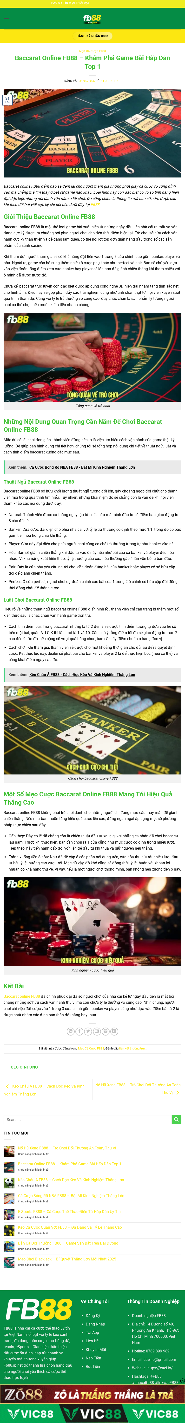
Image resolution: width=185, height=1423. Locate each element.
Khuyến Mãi (96, 1349)
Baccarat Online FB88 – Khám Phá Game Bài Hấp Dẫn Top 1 (69, 1164)
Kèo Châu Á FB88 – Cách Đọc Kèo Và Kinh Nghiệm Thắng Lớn (71, 1180)
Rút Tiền (93, 1366)
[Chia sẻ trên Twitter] (88, 1032)
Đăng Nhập (95, 1324)
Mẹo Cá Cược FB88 (92, 51)
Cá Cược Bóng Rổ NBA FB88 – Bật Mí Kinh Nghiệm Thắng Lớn (71, 1195)
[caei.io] (92, 18)
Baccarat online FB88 (22, 996)
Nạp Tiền (93, 1358)
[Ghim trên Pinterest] (106, 1032)
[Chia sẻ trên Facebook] (79, 1032)
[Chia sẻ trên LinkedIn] (114, 1032)
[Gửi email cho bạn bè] (97, 1032)
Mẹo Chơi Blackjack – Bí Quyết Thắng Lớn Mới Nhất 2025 (67, 1259)
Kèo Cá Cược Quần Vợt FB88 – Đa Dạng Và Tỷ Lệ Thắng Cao (70, 1227)
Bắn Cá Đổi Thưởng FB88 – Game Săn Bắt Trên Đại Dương (68, 1243)
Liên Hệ (92, 1341)
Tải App (92, 1332)
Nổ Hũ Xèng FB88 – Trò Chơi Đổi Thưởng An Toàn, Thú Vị (67, 1148)
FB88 (95, 204)
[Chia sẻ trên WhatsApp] (71, 1032)
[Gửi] (176, 1119)
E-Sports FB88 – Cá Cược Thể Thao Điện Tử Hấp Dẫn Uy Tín (69, 1211)
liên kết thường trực (132, 1048)
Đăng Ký (93, 1315)
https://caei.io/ (160, 1368)
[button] (6, 18)
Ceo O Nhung (111, 81)
